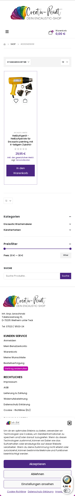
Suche (8, 268)
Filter (65, 255)
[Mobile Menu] (8, 32)
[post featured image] (25, 100)
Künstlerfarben (12, 230)
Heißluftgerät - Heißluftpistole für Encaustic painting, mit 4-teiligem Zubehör (20, 140)
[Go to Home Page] (4, 44)
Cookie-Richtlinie (16, 491)
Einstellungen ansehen (37, 484)
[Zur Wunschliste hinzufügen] (16, 100)
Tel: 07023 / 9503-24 (13, 326)
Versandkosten (23, 160)
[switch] (67, 491)
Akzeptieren (37, 464)
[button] (69, 423)
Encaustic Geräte (20, 133)
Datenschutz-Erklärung (41, 491)
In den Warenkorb (20, 170)
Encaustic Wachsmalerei (17, 224)
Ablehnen (37, 474)
